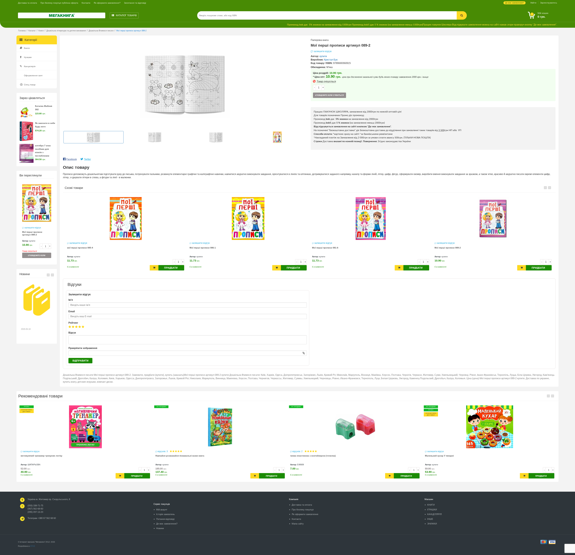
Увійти (533, 2)
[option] (36, 221)
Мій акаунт (161, 509)
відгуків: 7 (432, 451)
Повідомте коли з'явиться (37, 256)
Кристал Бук (331, 59)
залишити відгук (32, 227)
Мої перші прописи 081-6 (203, 248)
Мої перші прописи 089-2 (325, 248)
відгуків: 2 (163, 451)
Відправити (80, 360)
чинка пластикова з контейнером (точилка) (178, 456)
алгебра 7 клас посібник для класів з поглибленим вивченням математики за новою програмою (45, 155)
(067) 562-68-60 (35, 508)
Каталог (126, 15)
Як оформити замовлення (305, 514)
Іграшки (28, 57)
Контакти (86, 3)
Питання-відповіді (165, 519)
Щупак (435, 464)
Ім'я (70, 300)
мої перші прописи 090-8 (447, 248)
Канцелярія (29, 66)
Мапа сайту (298, 523)
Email (71, 311)
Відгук (72, 332)
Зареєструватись (548, 2)
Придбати (171, 268)
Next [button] (52, 274)
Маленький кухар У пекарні (304, 456)
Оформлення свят (33, 75)
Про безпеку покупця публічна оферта (59, 3)
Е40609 (165, 464)
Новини (160, 528)
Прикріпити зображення (82, 348)
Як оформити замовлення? (107, 3)
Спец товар (29, 84)
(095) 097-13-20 (35, 512)
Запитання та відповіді (135, 3)
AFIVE (32, 546)
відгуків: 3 (28, 451)
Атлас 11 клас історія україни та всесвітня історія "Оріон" (456, 456)
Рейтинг (73, 323)
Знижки (432, 523)
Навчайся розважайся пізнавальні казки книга (45, 456)
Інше (430, 519)
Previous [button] (48, 274)
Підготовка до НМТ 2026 (35, 321)
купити (32, 241)
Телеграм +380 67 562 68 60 (42, 518)
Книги (27, 48)
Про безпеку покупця (303, 509)
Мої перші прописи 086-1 (80, 248)
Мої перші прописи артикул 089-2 (32, 233)
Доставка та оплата (27, 3)
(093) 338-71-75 (35, 505)
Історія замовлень (165, 514)
